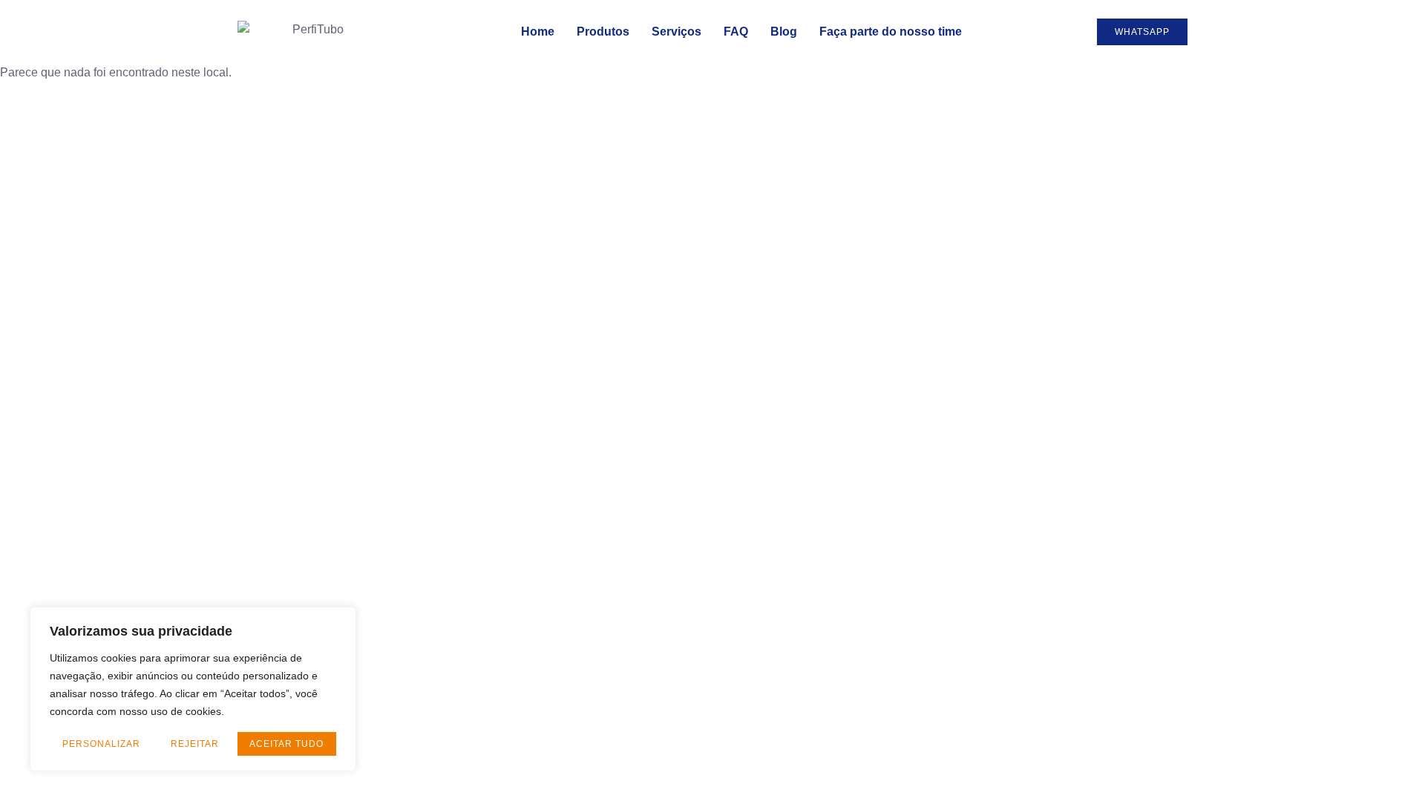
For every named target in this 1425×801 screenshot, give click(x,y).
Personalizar (101, 744)
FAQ (736, 31)
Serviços (676, 31)
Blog (783, 31)
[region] (193, 689)
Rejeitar (195, 744)
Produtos (603, 31)
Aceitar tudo (286, 744)
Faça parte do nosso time (890, 31)
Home (537, 31)
